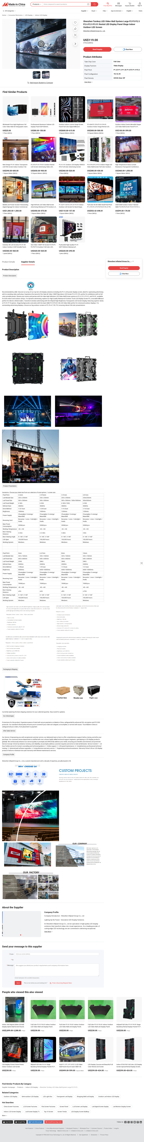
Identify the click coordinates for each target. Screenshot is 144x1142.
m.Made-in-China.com (77, 1131)
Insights (116, 1128)
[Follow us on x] (128, 1122)
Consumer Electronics (15, 15)
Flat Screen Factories (48, 1107)
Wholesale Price (84, 1128)
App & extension (116, 11)
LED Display (29, 15)
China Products (39, 1128)
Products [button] (36, 4)
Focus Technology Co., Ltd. (57, 1135)
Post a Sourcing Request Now (61, 983)
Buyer (93, 11)
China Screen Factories (11, 1107)
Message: (10, 965)
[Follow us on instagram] (132, 1122)
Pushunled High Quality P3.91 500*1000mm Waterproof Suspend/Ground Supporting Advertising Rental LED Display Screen (71, 246)
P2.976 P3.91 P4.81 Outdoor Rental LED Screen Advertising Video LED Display (42, 166)
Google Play (20, 1122)
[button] (88, 4)
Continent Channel (96, 1128)
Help (104, 11)
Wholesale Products (72, 1128)
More (4, 1115)
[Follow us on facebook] (125, 1122)
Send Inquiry (97, 49)
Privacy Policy (104, 1135)
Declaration (94, 1135)
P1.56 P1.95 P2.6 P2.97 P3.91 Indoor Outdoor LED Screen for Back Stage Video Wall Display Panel (71, 206)
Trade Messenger (35, 1122)
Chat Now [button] (129, 49)
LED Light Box (47, 1096)
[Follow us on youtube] (135, 1122)
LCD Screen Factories (30, 1107)
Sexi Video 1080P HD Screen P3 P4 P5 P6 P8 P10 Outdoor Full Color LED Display (43, 246)
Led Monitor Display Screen (122, 1107)
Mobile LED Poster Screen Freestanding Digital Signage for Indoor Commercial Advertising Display (15, 206)
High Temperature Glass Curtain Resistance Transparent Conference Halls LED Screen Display (127, 166)
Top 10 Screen (48, 1112)
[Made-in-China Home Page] (13, 4)
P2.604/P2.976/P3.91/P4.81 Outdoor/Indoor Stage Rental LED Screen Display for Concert (98, 125)
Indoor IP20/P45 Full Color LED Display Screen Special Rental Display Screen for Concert (129, 1066)
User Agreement (83, 1135)
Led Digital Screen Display (100, 1107)
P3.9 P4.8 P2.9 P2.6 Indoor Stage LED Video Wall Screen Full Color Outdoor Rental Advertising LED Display (99, 166)
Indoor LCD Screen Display (12, 1112)
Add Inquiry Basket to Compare (41, 83)
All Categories (9, 11)
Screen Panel (64, 1107)
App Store (7, 1122)
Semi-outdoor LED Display (30, 1096)
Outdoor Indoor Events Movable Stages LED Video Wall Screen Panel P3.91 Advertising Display (128, 125)
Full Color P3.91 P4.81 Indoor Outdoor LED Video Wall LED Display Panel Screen (43, 1026)
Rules (140, 11)
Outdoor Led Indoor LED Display (108, 1096)
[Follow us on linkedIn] (141, 1122)
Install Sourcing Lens (54, 1122)
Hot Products (29, 1128)
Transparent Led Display (64, 1096)
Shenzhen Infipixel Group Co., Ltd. (94, 31)
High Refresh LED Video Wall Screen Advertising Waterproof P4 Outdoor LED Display (44, 206)
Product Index (108, 1128)
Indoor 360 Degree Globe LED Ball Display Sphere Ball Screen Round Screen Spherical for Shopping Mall (13, 1026)
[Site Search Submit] (94, 4)
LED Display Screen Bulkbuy (80, 1112)
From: (12, 954)
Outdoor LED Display (10, 1096)
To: (13, 960)
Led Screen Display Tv (32, 1112)
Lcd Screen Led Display (80, 1107)
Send (18, 983)
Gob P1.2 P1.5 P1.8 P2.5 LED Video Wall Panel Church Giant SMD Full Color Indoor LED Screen (70, 1066)
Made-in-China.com (63, 1131)
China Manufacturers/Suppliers (55, 1128)
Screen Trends (62, 1112)
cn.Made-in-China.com (91, 1131)
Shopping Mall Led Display (85, 1096)
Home (4, 15)
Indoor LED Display (41, 15)
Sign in (140, 6)
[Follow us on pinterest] (138, 1122)
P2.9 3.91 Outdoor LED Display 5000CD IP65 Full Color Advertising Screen (72, 166)
